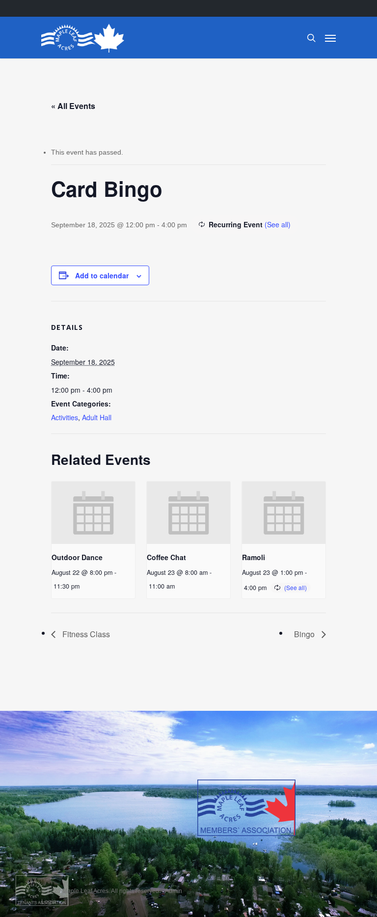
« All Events (73, 105)
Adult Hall (96, 417)
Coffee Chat (166, 557)
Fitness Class (85, 634)
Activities (64, 417)
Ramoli (253, 557)
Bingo (305, 634)
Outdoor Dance (77, 557)
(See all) (278, 224)
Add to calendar (102, 275)
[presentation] (93, 513)
